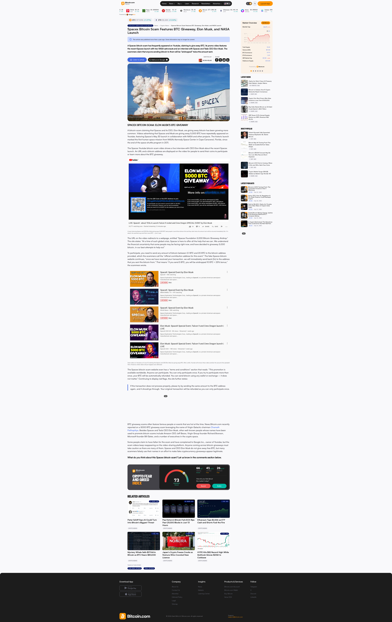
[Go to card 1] (251, 71)
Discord (253, 594)
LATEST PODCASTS (247, 183)
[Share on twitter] (220, 60)
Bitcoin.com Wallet (231, 590)
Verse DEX (228, 597)
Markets (201, 590)
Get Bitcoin (266, 24)
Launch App (265, 3)
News (171, 4)
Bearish (203, 486)
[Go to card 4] (257, 71)
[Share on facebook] (216, 60)
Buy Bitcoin (228, 594)
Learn (187, 4)
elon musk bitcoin (135, 568)
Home (164, 4)
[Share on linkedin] (227, 60)
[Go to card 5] (260, 71)
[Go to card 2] (253, 71)
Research (195, 4)
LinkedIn (253, 597)
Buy (179, 4)
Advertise (216, 4)
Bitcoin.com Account (232, 587)
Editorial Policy (177, 597)
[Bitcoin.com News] (127, 3)
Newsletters (205, 4)
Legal (174, 601)
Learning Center (204, 594)
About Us (175, 587)
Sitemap (175, 604)
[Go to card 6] (262, 71)
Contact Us (176, 590)
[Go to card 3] (255, 71)
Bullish (219, 486)
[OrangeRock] (130, 14)
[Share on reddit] (224, 60)
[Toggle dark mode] (249, 3)
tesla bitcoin (149, 568)
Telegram (253, 587)
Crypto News (164, 25)
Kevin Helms (207, 60)
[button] (167, 60)
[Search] (255, 3)
